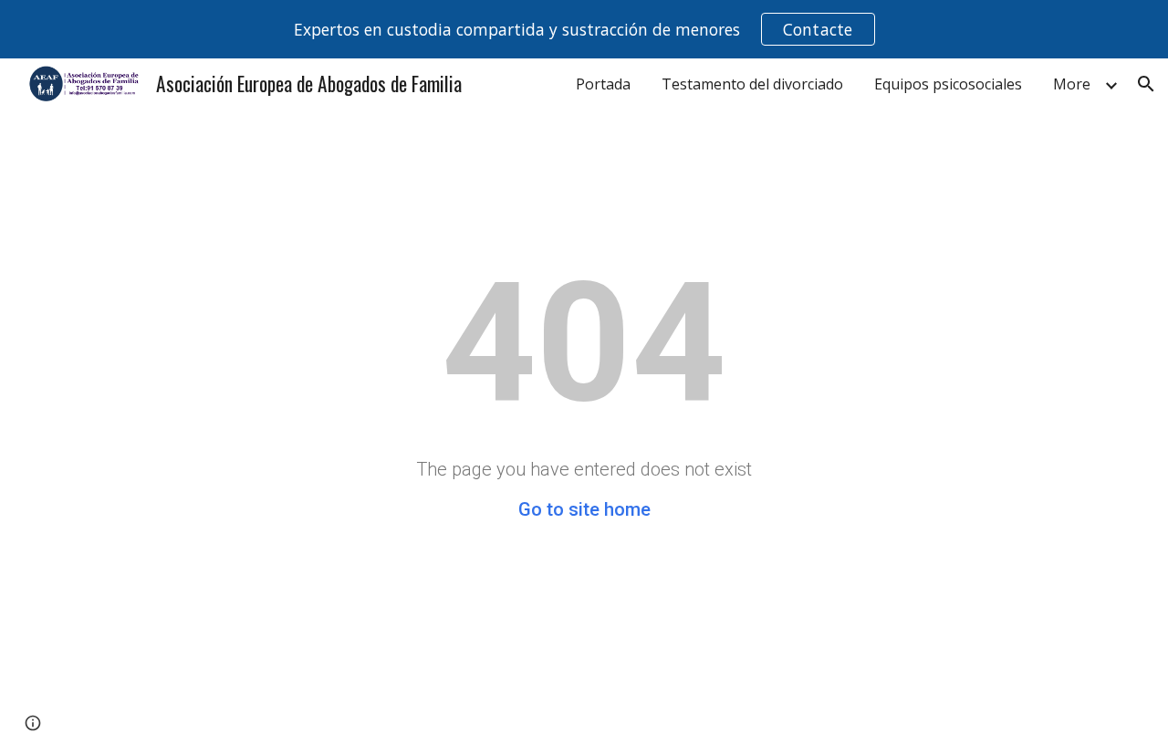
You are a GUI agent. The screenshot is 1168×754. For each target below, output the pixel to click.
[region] (584, 29)
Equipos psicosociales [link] (948, 84)
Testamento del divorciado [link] (752, 84)
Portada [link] (603, 84)
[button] (1146, 84)
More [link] (1071, 84)
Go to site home (584, 509)
